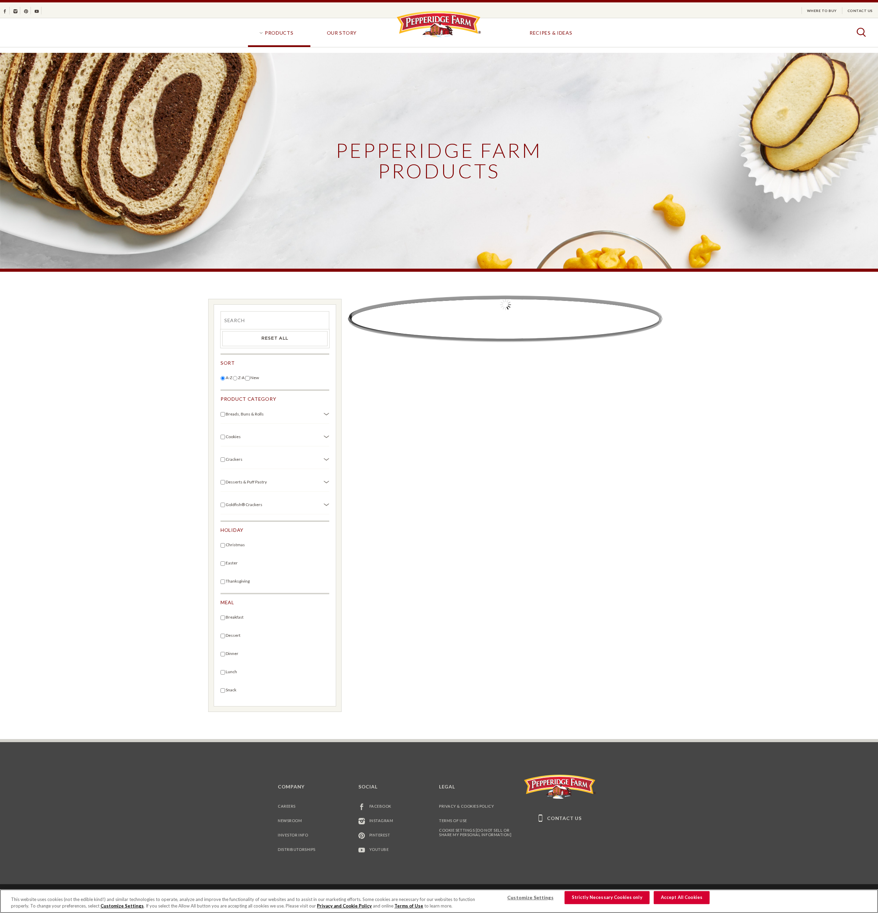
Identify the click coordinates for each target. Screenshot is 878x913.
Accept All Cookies (681, 897)
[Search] (275, 319)
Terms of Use (453, 820)
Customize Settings (122, 906)
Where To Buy (822, 11)
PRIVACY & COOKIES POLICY (466, 806)
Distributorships (297, 849)
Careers (287, 806)
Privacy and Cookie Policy (344, 906)
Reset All (274, 338)
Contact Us (860, 11)
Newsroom (290, 820)
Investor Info (293, 835)
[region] (439, 901)
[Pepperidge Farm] (439, 37)
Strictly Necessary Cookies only (607, 897)
